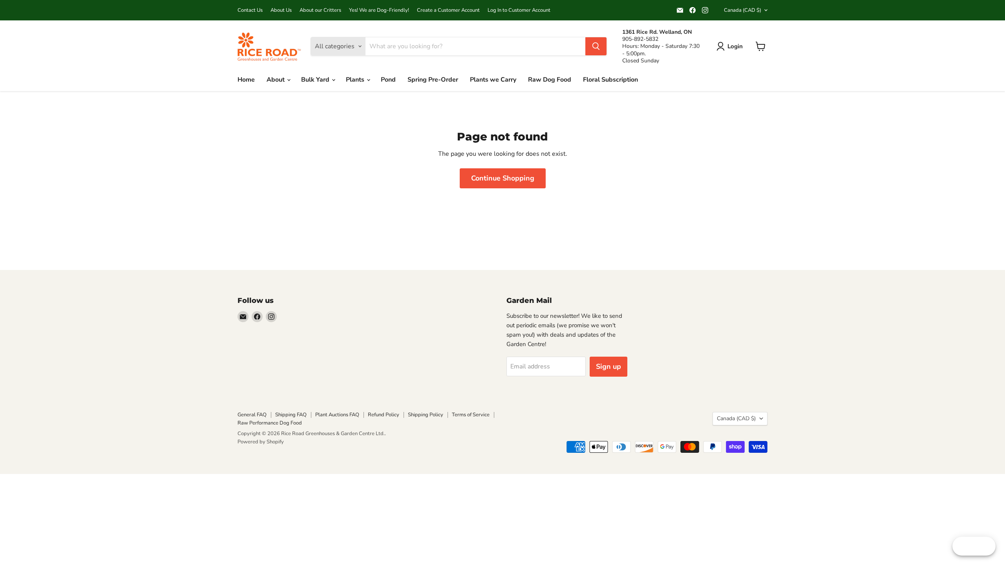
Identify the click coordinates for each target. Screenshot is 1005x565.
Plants (356, 79)
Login (735, 46)
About (276, 79)
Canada (742, 10)
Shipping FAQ (291, 414)
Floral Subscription (610, 79)
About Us (281, 10)
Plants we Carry (493, 79)
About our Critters (320, 10)
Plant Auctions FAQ (337, 414)
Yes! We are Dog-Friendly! (379, 10)
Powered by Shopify (261, 441)
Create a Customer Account (448, 10)
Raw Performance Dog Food (270, 422)
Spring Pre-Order (432, 79)
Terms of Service (471, 414)
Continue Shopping (502, 178)
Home (246, 79)
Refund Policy (383, 414)
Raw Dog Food (549, 79)
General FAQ (252, 414)
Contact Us (250, 10)
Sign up (608, 366)
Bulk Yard (316, 79)
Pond (388, 79)
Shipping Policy (425, 414)
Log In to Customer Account (519, 10)
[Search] (596, 46)
